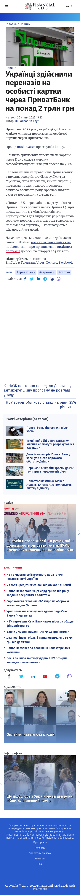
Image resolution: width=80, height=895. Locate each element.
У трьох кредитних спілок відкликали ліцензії (39, 585)
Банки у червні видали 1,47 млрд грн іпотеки (38, 631)
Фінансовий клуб (27, 121)
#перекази (46, 272)
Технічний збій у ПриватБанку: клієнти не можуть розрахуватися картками (50, 444)
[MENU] (6, 6)
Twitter (51, 262)
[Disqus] (40, 331)
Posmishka (40, 889)
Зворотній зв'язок (40, 853)
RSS (40, 863)
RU (67, 6)
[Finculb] (10, 676)
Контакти (40, 858)
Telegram (28, 262)
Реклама (40, 847)
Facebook (66, 262)
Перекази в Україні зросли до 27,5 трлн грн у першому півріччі (50, 469)
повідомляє (26, 147)
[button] (73, 6)
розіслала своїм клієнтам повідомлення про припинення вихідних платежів (39, 246)
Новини (11, 68)
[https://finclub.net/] (40, 6)
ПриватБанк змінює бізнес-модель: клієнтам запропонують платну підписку (49, 484)
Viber (40, 262)
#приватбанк (26, 272)
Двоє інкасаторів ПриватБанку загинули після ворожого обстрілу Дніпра (48, 458)
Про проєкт (40, 842)
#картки (64, 272)
